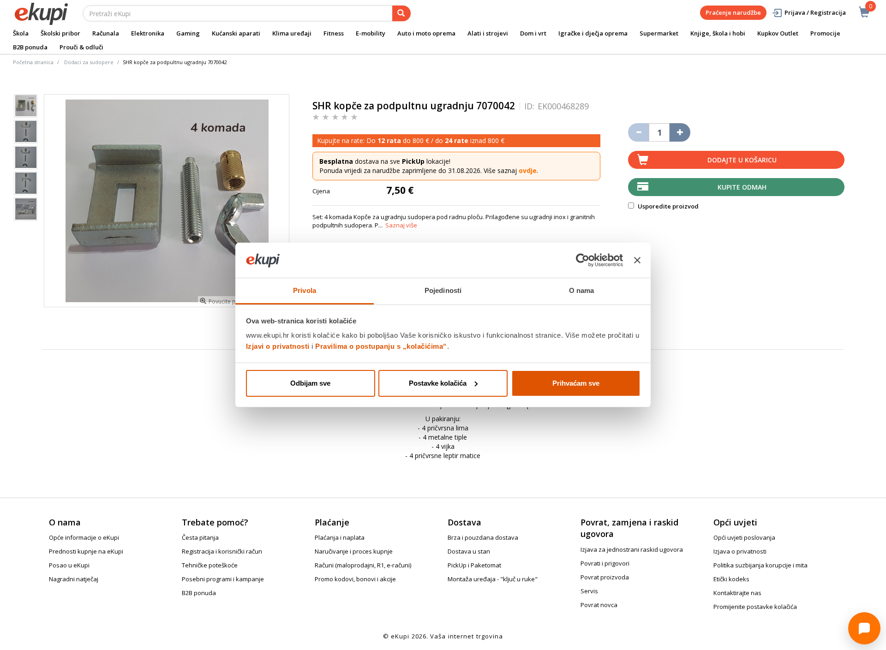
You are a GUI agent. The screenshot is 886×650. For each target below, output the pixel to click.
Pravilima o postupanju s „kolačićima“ (381, 346)
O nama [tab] (581, 290)
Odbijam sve (310, 383)
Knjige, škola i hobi (717, 33)
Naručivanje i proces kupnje (354, 551)
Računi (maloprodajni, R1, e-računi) (363, 565)
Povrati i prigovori (605, 563)
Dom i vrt (533, 33)
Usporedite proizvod (667, 206)
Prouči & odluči (81, 47)
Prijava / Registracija (815, 12)
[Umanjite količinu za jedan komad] (638, 132)
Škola (21, 33)
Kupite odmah (742, 187)
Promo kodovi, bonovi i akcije (355, 579)
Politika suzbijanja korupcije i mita (760, 565)
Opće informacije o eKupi (84, 537)
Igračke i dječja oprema (593, 33)
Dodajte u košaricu (742, 159)
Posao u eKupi (69, 565)
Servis (589, 591)
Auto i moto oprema (426, 33)
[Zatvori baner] (637, 260)
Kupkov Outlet (777, 33)
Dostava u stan (469, 551)
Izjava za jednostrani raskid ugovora (632, 549)
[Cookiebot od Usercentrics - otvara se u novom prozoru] (582, 260)
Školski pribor (60, 33)
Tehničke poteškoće (210, 565)
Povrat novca (599, 605)
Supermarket (659, 33)
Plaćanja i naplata (340, 537)
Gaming (188, 33)
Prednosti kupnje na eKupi (86, 551)
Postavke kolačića (438, 383)
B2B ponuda (30, 47)
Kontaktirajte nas (737, 593)
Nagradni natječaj (73, 579)
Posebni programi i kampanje (223, 579)
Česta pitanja (200, 537)
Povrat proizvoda (605, 577)
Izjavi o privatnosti (278, 346)
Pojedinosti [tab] (443, 290)
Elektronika (147, 33)
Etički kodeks (731, 579)
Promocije (825, 33)
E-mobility (370, 33)
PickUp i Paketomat (474, 565)
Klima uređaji (291, 33)
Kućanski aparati (236, 33)
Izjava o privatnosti (739, 551)
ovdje (528, 170)
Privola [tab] (304, 290)
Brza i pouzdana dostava (483, 537)
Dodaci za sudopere (89, 62)
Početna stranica (33, 62)
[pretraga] (401, 13)
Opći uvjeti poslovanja (744, 537)
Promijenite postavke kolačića (755, 606)
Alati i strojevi (487, 33)
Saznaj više (401, 225)
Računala (105, 33)
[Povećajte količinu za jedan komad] (680, 132)
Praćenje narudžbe (733, 12)
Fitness (333, 33)
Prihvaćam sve (575, 383)
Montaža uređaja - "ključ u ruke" (493, 579)
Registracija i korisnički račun (222, 551)
